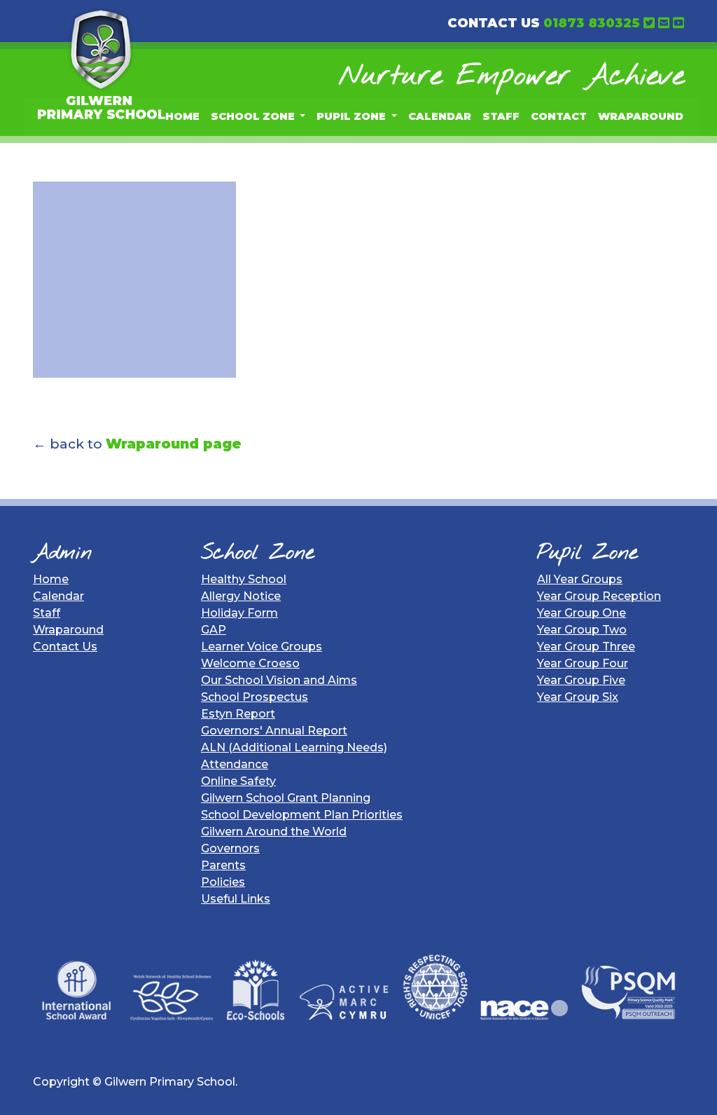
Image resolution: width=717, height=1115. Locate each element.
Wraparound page (174, 443)
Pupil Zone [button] (352, 116)
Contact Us (65, 646)
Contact (559, 116)
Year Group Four (582, 663)
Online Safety (238, 781)
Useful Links (235, 898)
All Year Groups (579, 579)
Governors (230, 848)
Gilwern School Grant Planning (285, 798)
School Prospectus (254, 697)
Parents (223, 865)
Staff (501, 116)
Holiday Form (239, 613)
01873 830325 (591, 23)
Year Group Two (582, 629)
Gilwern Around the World (274, 831)
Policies (223, 882)
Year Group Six (577, 697)
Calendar (439, 116)
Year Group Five (581, 680)
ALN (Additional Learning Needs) (294, 747)
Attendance (234, 764)
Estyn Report (238, 713)
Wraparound (640, 116)
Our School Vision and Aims (279, 680)
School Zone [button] (254, 116)
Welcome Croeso (250, 663)
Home (182, 116)
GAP (213, 629)
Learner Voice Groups (261, 646)
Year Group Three (586, 646)
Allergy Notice (241, 596)
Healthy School (243, 579)
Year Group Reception (599, 596)
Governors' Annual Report (274, 730)
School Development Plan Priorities (302, 814)
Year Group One (581, 613)
